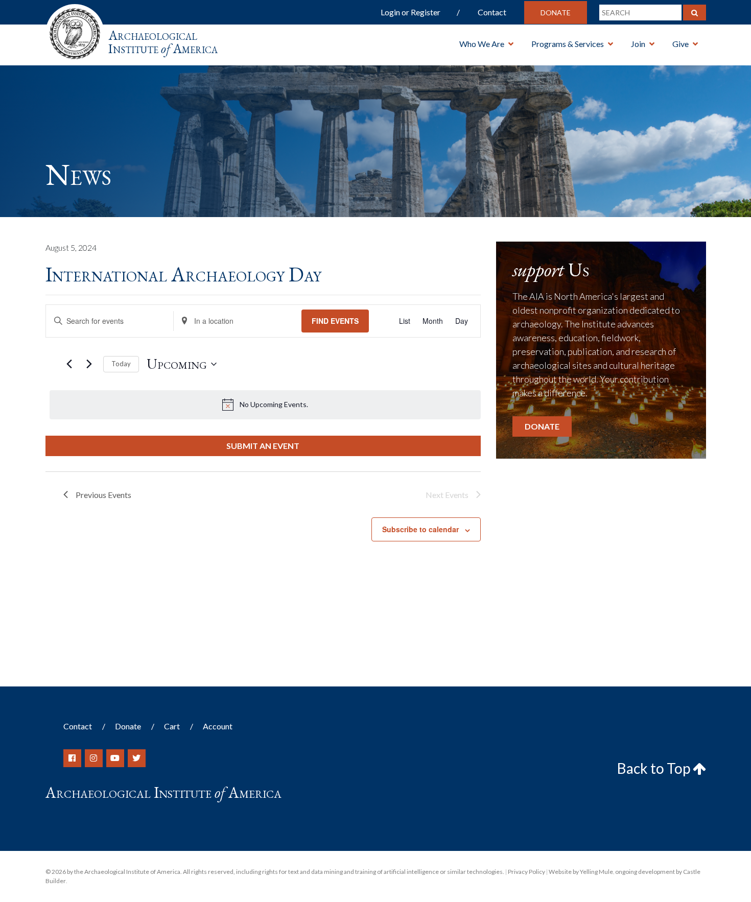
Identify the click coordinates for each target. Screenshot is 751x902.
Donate (556, 12)
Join (638, 44)
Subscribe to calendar (420, 529)
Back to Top (655, 768)
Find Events (335, 321)
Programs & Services (567, 44)
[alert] (265, 404)
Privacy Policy (526, 871)
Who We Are (481, 44)
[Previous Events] (69, 364)
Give (680, 44)
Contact (492, 12)
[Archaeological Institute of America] (74, 30)
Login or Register (410, 12)
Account (217, 726)
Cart (172, 726)
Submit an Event (262, 445)
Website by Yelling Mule (581, 871)
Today (121, 364)
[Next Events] (89, 364)
